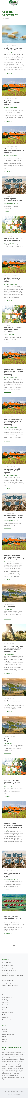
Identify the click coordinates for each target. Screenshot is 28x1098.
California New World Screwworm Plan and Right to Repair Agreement (14, 557)
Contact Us (5, 1042)
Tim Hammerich (6, 1020)
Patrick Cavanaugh (7, 1012)
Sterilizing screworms (12, 701)
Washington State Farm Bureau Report (12, 975)
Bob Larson (5, 995)
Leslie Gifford (5, 1007)
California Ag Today (7, 965)
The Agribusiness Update (9, 968)
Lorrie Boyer (5, 1010)
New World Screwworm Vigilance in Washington (13, 917)
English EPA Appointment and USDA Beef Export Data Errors (13, 102)
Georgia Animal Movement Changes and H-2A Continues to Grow (13, 825)
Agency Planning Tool (8, 1034)
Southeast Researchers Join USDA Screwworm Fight (12, 875)
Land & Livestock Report (8, 978)
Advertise (4, 1031)
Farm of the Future (7, 963)
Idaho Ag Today (6, 983)
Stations (4, 1029)
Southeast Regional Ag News (10, 985)
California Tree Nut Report (9, 970)
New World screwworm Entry (12, 740)
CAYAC (4, 1037)
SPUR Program (9, 607)
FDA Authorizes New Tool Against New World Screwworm (13, 329)
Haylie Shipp (5, 1000)
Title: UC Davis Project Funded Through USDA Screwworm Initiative (12, 782)
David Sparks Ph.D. (7, 997)
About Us (4, 1039)
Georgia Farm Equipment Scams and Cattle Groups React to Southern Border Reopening (13, 372)
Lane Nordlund (6, 1005)
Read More (7, 73)
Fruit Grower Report (7, 980)
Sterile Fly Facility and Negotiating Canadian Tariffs (12, 280)
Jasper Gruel (5, 1002)
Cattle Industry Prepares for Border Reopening (13, 239)
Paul (3, 1015)
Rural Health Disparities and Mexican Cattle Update (12, 471)
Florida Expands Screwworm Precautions (13, 199)
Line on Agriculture (7, 973)
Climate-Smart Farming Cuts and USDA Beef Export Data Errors (14, 151)
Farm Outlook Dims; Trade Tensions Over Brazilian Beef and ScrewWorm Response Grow (13, 649)
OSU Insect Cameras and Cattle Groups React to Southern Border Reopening (13, 422)
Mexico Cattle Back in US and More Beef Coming (13, 49)
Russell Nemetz (6, 1017)
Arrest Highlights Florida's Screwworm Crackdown (13, 516)
